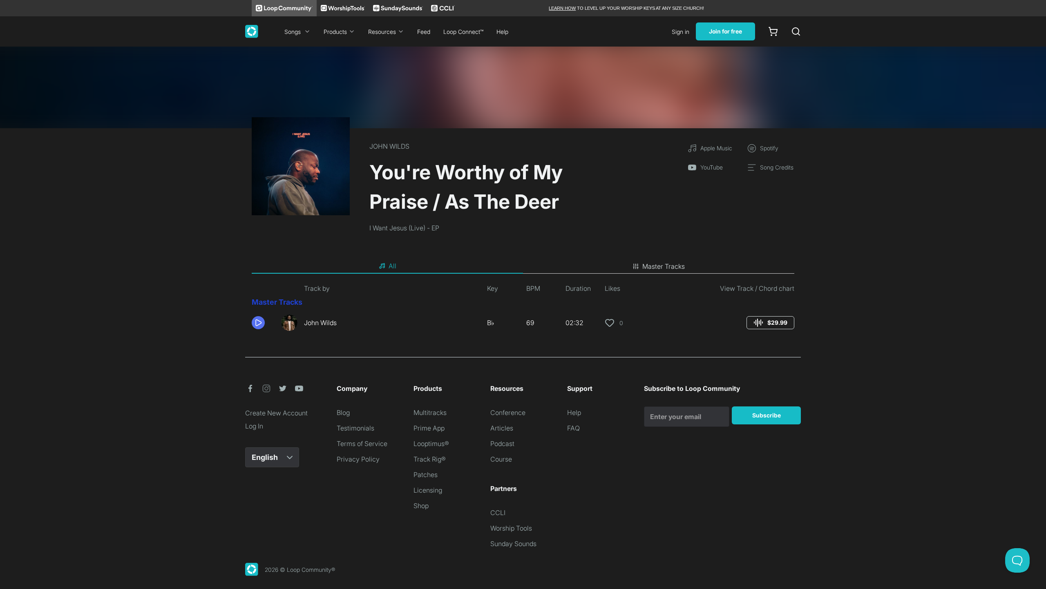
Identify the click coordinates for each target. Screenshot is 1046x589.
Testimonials (355, 428)
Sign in (680, 31)
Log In (254, 426)
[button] (263, 322)
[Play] (258, 322)
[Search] (796, 31)
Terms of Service (362, 444)
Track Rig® (429, 459)
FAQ (573, 428)
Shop (421, 506)
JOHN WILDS (389, 146)
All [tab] (392, 266)
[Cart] (773, 31)
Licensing (427, 490)
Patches (425, 475)
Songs (292, 31)
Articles (501, 428)
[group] (770, 322)
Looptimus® (431, 444)
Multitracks (430, 412)
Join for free (725, 31)
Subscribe (766, 415)
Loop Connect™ (463, 31)
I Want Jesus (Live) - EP (404, 228)
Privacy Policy (358, 459)
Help (502, 31)
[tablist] (523, 266)
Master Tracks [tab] (663, 266)
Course (501, 459)
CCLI (497, 513)
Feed (423, 31)
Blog (343, 412)
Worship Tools (511, 528)
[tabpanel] (523, 310)
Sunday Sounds (513, 544)
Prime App (429, 428)
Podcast (502, 444)
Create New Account (276, 413)
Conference (507, 412)
